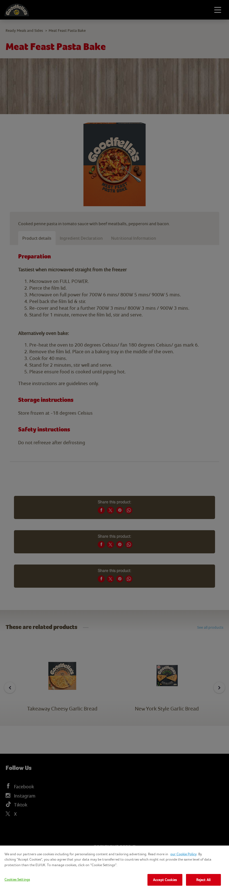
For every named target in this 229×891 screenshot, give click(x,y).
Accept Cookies (165, 880)
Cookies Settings (17, 879)
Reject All (203, 880)
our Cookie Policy (183, 854)
